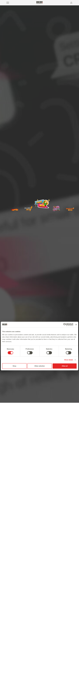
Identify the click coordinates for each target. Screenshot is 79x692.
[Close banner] (76, 324)
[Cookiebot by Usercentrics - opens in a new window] (64, 324)
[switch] (30, 352)
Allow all (65, 366)
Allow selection (39, 366)
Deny (14, 366)
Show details (68, 360)
